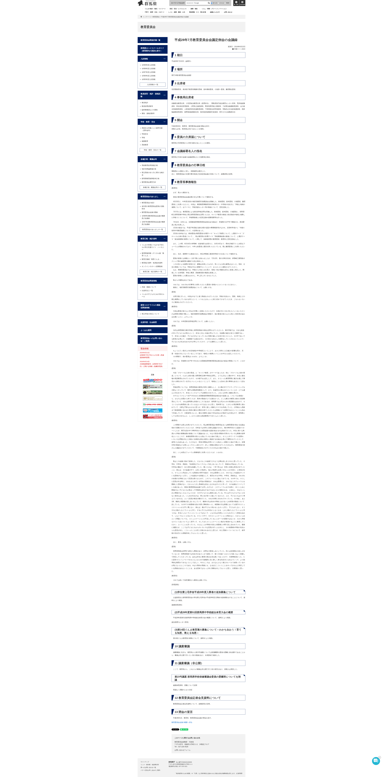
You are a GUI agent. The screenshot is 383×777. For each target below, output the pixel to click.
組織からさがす (215, 12)
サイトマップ (145, 762)
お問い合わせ (228, 12)
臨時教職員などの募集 (150, 110)
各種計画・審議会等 (149, 159)
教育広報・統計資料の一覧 (152, 271)
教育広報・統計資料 (149, 239)
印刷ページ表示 (239, 49)
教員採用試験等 (147, 106)
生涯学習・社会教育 (149, 322)
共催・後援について (149, 287)
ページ (222, 3)
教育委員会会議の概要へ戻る (182, 722)
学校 (143, 137)
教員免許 (145, 102)
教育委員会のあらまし (150, 197)
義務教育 (145, 141)
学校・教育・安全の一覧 (152, 150)
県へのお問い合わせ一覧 (148, 767)
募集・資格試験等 (148, 113)
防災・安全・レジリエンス (178, 8)
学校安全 (145, 134)
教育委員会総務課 (181, 742)
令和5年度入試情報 (148, 79)
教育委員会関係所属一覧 (150, 40)
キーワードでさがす (178, 3)
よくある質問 (146, 330)
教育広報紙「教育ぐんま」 (151, 259)
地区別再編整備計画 (149, 169)
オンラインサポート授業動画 (152, 266)
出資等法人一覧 (147, 290)
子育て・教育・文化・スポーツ (154, 12)
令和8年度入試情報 (148, 68)
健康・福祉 (194, 8)
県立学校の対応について (150, 314)
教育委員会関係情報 (149, 281)
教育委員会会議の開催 (150, 212)
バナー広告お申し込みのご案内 (150, 770)
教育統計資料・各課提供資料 (152, 263)
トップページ (147, 17)
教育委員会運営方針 (149, 182)
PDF (227, 3)
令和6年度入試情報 (148, 76)
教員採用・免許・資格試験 (150, 95)
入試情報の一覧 (152, 84)
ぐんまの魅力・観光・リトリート (155, 8)
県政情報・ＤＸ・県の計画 (197, 12)
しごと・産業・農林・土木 (176, 12)
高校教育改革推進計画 (150, 165)
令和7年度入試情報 (148, 72)
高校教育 (145, 145)
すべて (215, 3)
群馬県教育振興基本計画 (150, 178)
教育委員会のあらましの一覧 (152, 229)
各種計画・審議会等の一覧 (152, 187)
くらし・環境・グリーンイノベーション (214, 8)
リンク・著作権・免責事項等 (150, 764)
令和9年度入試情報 (148, 65)
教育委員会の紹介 (148, 203)
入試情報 (144, 59)
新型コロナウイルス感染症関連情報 (150, 306)
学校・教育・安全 (148, 122)
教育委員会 (156, 17)
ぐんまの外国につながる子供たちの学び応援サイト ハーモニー (153, 247)
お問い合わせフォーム (183, 750)
